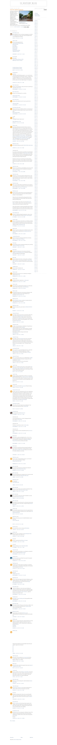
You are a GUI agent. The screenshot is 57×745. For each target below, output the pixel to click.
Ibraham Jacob (15, 611)
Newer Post (11, 737)
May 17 (36, 271)
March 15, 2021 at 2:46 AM (18, 122)
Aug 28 (36, 138)
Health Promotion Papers (16, 50)
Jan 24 (36, 232)
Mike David (14, 298)
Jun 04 (36, 170)
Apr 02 (36, 72)
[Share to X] (26, 27)
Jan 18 (36, 235)
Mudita (14, 663)
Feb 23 (36, 212)
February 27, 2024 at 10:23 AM (19, 560)
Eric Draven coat (24, 612)
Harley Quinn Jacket (18, 87)
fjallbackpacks (21, 315)
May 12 (36, 64)
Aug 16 (36, 140)
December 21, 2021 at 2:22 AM (19, 240)
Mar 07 (36, 113)
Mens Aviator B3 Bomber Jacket (19, 252)
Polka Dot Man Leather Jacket (28, 145)
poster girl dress (19, 419)
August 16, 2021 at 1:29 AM (18, 147)
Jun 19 (36, 164)
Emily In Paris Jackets (20, 496)
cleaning (14, 670)
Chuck (14, 242)
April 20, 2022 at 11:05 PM (18, 334)
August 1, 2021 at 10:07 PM (18, 141)
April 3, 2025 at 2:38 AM (18, 653)
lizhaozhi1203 (15, 313)
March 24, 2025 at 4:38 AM (18, 627)
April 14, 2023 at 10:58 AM (18, 498)
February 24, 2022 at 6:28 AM (19, 302)
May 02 (36, 181)
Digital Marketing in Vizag (17, 121)
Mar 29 (36, 107)
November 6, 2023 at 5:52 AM (19, 553)
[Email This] (24, 27)
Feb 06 (36, 80)
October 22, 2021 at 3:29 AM (19, 225)
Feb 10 (36, 78)
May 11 (36, 65)
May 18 (36, 177)
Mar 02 (36, 204)
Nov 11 (36, 270)
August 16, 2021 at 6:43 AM (18, 163)
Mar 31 (36, 106)
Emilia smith (14, 466)
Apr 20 (36, 188)
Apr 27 (36, 26)
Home (22, 737)
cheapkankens (20, 318)
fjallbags (23, 327)
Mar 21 (36, 199)
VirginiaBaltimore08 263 (22, 22)
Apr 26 (36, 27)
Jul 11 (35, 154)
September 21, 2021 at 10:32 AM (19, 210)
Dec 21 (36, 254)
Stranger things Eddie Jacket (17, 461)
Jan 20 (36, 20)
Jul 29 (35, 148)
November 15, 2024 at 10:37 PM (19, 594)
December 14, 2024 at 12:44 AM (19, 601)
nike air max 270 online (16, 179)
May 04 (36, 24)
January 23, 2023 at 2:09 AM (18, 454)
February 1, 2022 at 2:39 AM (19, 269)
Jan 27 (36, 229)
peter (13, 538)
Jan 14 (36, 241)
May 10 (36, 98)
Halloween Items (23, 552)
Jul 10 (35, 42)
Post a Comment (12, 720)
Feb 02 (36, 223)
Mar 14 (36, 110)
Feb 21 (36, 213)
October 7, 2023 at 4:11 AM (18, 547)
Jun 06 (36, 167)
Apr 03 (36, 104)
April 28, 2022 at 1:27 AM (18, 345)
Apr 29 (36, 184)
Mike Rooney (15, 143)
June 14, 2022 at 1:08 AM (18, 387)
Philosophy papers (15, 44)
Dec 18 (36, 258)
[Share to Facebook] (27, 27)
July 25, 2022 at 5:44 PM (18, 408)
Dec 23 (36, 251)
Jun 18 (36, 165)
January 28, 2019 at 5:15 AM (18, 54)
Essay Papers (14, 45)
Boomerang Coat (22, 412)
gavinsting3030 (15, 348)
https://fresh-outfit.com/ (27, 152)
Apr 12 (36, 103)
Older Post (31, 737)
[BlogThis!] (25, 27)
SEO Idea (14, 619)
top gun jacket (24, 385)
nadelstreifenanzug (25, 286)
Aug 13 (36, 142)
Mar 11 (36, 37)
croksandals (29, 352)
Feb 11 (36, 117)
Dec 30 (36, 122)
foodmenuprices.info (22, 224)
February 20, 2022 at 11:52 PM (19, 281)
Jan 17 (36, 85)
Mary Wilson (15, 603)
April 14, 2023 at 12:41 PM (18, 506)
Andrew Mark (15, 685)
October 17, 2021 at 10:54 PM (19, 216)
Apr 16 (36, 30)
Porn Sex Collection (22, 135)
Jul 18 (35, 53)
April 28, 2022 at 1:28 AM (18, 353)
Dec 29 (36, 246)
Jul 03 (35, 161)
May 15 (36, 95)
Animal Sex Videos (29, 136)
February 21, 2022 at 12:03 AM (19, 288)
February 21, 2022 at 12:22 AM (19, 296)
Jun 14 (36, 93)
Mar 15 (36, 77)
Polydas (14, 435)
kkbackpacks (18, 330)
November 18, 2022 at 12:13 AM (19, 426)
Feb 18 (36, 116)
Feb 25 (36, 209)
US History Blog (28, 3)
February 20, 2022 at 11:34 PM (19, 276)
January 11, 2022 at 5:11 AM (18, 247)
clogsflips (31, 357)
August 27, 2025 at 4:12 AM (18, 690)
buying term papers (24, 399)
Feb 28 (36, 207)
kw (13, 645)
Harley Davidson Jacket (16, 112)
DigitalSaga (14, 563)
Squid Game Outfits (25, 545)
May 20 (36, 175)
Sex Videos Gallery (19, 137)
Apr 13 (36, 191)
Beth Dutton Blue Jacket (24, 475)
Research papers (15, 47)
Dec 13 (36, 262)
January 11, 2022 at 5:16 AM (18, 254)
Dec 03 (36, 125)
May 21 (36, 61)
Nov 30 (36, 268)
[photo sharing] (26, 21)
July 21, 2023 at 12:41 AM (18, 524)
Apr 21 (36, 71)
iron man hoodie (25, 657)
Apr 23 (36, 46)
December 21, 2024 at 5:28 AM (19, 608)
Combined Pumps (15, 236)
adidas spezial (26, 280)
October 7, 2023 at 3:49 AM (18, 541)
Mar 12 (36, 111)
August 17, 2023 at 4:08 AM (18, 536)
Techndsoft (14, 625)
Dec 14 (36, 261)
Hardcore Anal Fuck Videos (21, 136)
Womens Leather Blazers (25, 671)
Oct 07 (36, 40)
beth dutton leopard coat (17, 687)
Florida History (37, 14)
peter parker (14, 701)
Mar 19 (36, 109)
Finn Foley (14, 526)
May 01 (36, 33)
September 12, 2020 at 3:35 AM (19, 89)
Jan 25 (36, 230)
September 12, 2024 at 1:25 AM (19, 575)
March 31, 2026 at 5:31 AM (18, 708)
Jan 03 (36, 244)
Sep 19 (36, 132)
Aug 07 (36, 143)
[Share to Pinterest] (28, 27)
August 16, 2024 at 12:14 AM (18, 568)
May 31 (36, 59)
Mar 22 (36, 197)
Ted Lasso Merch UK (16, 520)
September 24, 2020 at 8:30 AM (19, 113)
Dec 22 (36, 252)
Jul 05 (35, 159)
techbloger (14, 556)
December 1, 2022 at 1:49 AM (19, 443)
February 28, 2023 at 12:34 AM (19, 463)
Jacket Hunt (14, 571)
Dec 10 (36, 88)
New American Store (16, 107)
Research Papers (15, 46)
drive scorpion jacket (17, 703)
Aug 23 (36, 50)
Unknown (14, 40)
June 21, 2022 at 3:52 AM (18, 400)
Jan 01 (36, 245)
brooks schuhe (26, 425)
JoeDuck (26, 23)
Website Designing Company (17, 300)
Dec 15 (36, 260)
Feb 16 (36, 216)
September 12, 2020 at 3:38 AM (19, 104)
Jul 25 (35, 52)
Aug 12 (36, 91)
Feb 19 (36, 215)
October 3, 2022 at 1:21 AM (18, 414)
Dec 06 (36, 123)
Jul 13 (35, 152)
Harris (13, 257)
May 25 (36, 21)
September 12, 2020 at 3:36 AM (19, 96)
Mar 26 (36, 49)
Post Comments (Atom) (17, 739)
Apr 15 (36, 101)
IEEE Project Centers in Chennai (17, 60)
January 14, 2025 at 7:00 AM (18, 616)
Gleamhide (14, 596)
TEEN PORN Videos (18, 138)
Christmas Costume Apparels (27, 215)
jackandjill (14, 72)
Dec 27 (36, 249)
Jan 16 (36, 238)
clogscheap (21, 338)
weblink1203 (15, 324)
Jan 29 (36, 82)
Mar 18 (36, 75)
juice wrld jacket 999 (16, 482)
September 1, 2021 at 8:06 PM (19, 171)
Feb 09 (36, 220)
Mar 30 (36, 74)
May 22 (36, 174)
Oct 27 (36, 126)
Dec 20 (36, 255)
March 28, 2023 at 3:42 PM (18, 470)
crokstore (18, 360)
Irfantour (14, 228)
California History (37, 15)
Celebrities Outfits (28, 606)
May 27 (36, 171)
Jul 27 (35, 149)
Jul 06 (35, 158)
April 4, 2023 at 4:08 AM (18, 484)
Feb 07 (36, 222)
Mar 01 (36, 206)
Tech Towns (14, 626)
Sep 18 (36, 133)
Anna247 (14, 365)
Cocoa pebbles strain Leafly (20, 449)
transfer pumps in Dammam (20, 238)
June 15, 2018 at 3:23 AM (18, 38)
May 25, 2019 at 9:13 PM (18, 70)
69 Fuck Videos (23, 138)
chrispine (14, 508)
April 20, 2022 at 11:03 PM (18, 322)
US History (36, 13)
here (13, 35)
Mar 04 (36, 203)
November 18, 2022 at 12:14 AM (19, 433)
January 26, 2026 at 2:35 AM (18, 699)
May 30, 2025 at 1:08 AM (18, 667)
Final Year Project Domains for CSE (18, 59)
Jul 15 (35, 55)
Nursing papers (15, 49)
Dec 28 (36, 248)
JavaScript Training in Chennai (17, 67)
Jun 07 (36, 43)
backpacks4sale (18, 320)
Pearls (22, 567)
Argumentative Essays (16, 51)
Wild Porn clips (15, 136)
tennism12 (14, 219)
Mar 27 (36, 196)
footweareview (16, 351)
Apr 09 (36, 193)
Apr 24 (36, 29)
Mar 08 (36, 201)
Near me (17, 624)
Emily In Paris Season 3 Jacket (23, 490)
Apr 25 (36, 69)
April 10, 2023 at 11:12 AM (18, 491)
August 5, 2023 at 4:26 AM (18, 529)
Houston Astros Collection (23, 591)
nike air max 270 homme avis (22, 186)
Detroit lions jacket (15, 558)
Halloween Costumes (24, 540)
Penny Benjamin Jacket (27, 533)
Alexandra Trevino (15, 389)
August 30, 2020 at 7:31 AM (18, 82)
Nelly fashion (15, 679)
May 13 (36, 62)
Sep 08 (36, 136)
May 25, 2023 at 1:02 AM (18, 513)
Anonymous (14, 549)
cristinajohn (14, 411)
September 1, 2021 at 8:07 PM (19, 180)
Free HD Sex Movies (25, 137)
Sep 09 (36, 135)
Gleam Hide (14, 598)
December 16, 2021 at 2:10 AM (19, 233)
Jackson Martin (15, 212)
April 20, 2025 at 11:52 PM (18, 661)
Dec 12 (36, 264)
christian (14, 384)
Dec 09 (36, 267)
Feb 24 (36, 210)
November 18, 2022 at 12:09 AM (19, 420)
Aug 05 (36, 145)
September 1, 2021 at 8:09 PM (19, 188)
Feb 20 (36, 32)
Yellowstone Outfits (16, 103)
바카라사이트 (26, 406)
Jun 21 (36, 162)
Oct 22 (36, 90)
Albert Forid (14, 655)
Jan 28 (36, 228)
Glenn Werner (15, 586)
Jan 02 (36, 119)
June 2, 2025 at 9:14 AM (17, 676)
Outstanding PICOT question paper (18, 43)
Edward (14, 249)
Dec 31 (36, 87)
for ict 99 (14, 56)
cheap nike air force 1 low (20, 294)
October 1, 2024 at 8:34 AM (18, 584)
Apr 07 (36, 194)
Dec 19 (36, 257)
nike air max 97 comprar (16, 170)
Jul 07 (35, 156)
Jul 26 (35, 151)
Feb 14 (36, 217)
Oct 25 (36, 127)
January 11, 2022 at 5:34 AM (18, 263)
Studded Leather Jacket (16, 573)
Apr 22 (36, 185)
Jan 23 (36, 35)
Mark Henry (14, 190)
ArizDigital (14, 266)
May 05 (36, 23)
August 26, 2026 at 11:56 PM (18, 718)
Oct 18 (36, 129)
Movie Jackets (15, 84)
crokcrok (14, 344)
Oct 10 (36, 130)
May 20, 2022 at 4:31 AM (18, 381)
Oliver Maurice (15, 32)
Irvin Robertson (15, 710)
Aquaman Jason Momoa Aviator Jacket (18, 245)
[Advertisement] (18, 729)
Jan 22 (36, 233)
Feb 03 (36, 81)
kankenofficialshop (15, 332)
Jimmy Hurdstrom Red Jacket (21, 468)
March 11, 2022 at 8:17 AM (18, 310)
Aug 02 (36, 146)
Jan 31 (36, 225)
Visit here (15, 715)
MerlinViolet (15, 166)
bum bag (18, 274)
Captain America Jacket (16, 95)
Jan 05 (36, 242)
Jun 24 (36, 56)
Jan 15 (36, 239)
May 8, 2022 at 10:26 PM (18, 371)
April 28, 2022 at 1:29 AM (18, 362)
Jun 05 (36, 94)
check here (14, 74)
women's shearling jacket (20, 598)
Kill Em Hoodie (26, 528)
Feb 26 (36, 114)
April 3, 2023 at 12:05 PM (18, 477)
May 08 (36, 66)
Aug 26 (36, 139)
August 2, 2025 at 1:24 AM (18, 683)
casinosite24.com (15, 403)
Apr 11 (36, 48)
